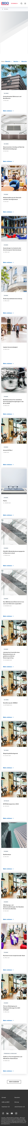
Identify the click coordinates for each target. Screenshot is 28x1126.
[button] (14, 1081)
